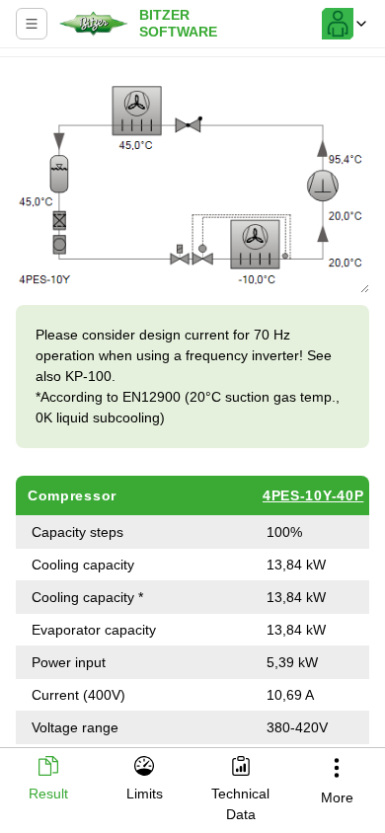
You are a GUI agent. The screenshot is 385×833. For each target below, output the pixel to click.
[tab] (48, 780)
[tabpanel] (192, 404)
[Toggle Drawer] (31, 23)
